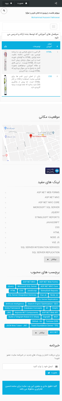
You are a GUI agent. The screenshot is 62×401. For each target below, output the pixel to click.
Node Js (54, 237)
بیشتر (53, 259)
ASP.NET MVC (52, 197)
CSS (50, 76)
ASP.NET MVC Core (48, 202)
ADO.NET (54, 332)
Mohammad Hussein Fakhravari (45, 17)
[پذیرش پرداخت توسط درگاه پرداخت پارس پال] (31, 171)
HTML (49, 52)
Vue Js (55, 242)
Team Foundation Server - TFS (44, 325)
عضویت (20, 3)
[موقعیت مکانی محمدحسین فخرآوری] (31, 143)
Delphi (55, 308)
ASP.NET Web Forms (48, 192)
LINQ (9, 312)
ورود (7, 3)
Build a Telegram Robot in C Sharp (24, 317)
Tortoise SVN (52, 321)
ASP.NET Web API (50, 312)
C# (47, 308)
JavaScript (52, 222)
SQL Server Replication (45, 252)
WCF (56, 317)
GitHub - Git (37, 321)
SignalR (46, 317)
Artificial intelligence (15, 304)
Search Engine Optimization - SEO (43, 304)
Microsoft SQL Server (46, 207)
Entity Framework (12, 308)
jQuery (55, 212)
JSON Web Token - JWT (16, 325)
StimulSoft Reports (47, 217)
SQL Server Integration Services (40, 247)
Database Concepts (33, 308)
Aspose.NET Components (26, 312)
